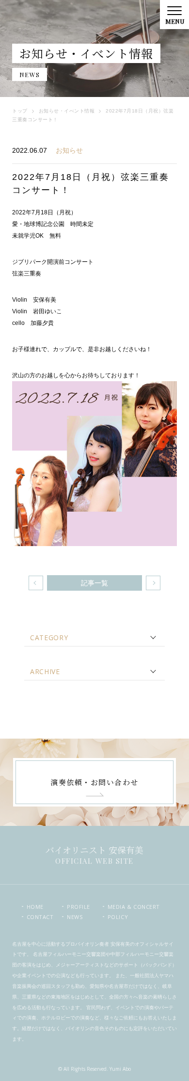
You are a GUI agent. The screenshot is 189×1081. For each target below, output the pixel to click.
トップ (20, 111)
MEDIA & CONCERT (128, 906)
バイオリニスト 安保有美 (94, 854)
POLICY (118, 917)
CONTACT (40, 917)
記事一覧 (94, 583)
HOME (35, 906)
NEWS (74, 917)
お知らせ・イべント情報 (67, 111)
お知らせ (69, 150)
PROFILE (78, 906)
